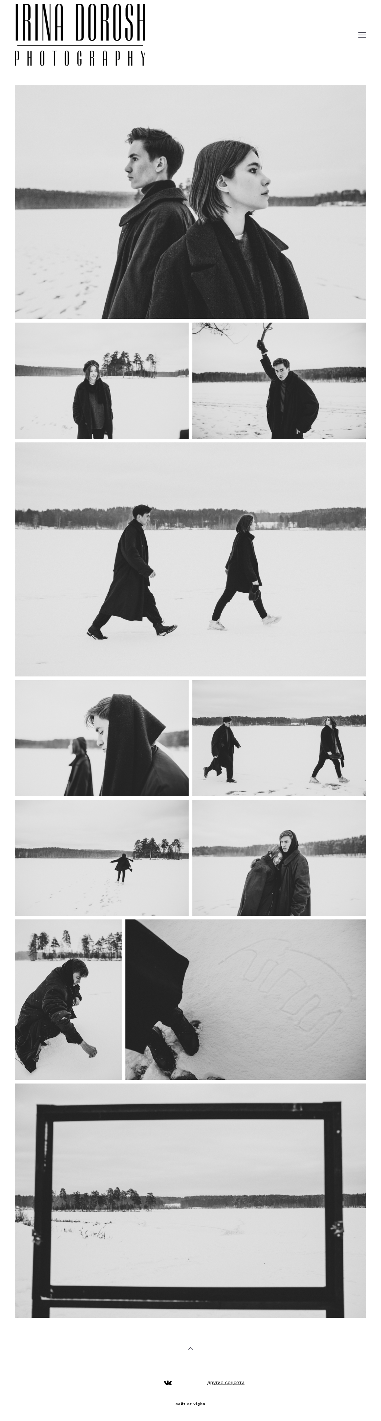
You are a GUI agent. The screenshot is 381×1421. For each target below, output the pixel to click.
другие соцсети (225, 1382)
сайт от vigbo (190, 1404)
